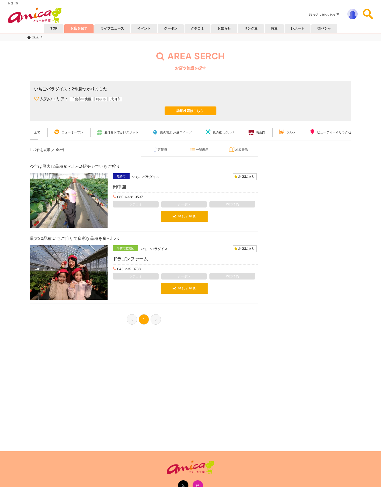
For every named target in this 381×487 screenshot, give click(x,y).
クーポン (171, 28)
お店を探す (78, 28)
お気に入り (246, 176)
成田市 (115, 99)
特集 (274, 28)
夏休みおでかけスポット (121, 132)
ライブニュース (112, 28)
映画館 (260, 132)
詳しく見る (186, 216)
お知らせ (224, 28)
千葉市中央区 (81, 99)
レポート (297, 28)
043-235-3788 (129, 269)
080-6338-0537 (130, 197)
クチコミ (197, 28)
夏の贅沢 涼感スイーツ (176, 132)
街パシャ (324, 28)
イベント (144, 28)
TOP (35, 37)
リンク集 (251, 28)
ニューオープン (72, 132)
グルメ (291, 132)
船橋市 (101, 99)
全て (37, 132)
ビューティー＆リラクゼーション (340, 132)
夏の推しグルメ (224, 132)
